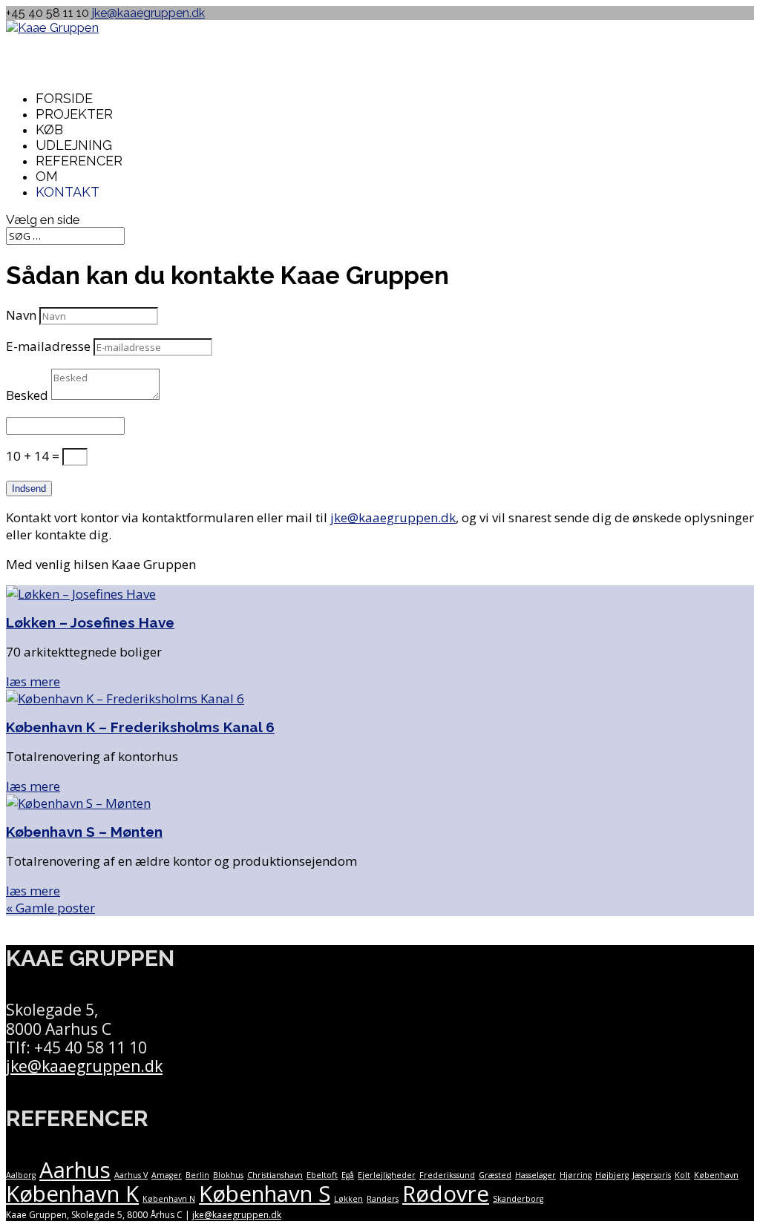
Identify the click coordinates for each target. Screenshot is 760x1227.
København (716, 1175)
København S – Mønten (84, 831)
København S (264, 1193)
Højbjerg (612, 1175)
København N (168, 1199)
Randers (383, 1199)
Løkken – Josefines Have (90, 622)
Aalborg (21, 1175)
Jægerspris (651, 1175)
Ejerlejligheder (387, 1175)
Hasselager (535, 1175)
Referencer (79, 160)
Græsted (495, 1175)
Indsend (29, 488)
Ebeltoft (322, 1175)
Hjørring (576, 1175)
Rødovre (445, 1193)
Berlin (197, 1175)
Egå (347, 1175)
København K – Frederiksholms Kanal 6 (140, 727)
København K (72, 1193)
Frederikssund (447, 1175)
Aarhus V (131, 1175)
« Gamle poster (50, 907)
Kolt (682, 1175)
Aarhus (75, 1170)
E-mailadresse (48, 346)
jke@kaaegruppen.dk (393, 517)
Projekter (74, 114)
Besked (27, 395)
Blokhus (228, 1175)
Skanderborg (518, 1199)
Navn (21, 314)
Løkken (348, 1199)
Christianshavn (275, 1175)
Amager (166, 1175)
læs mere (33, 681)
